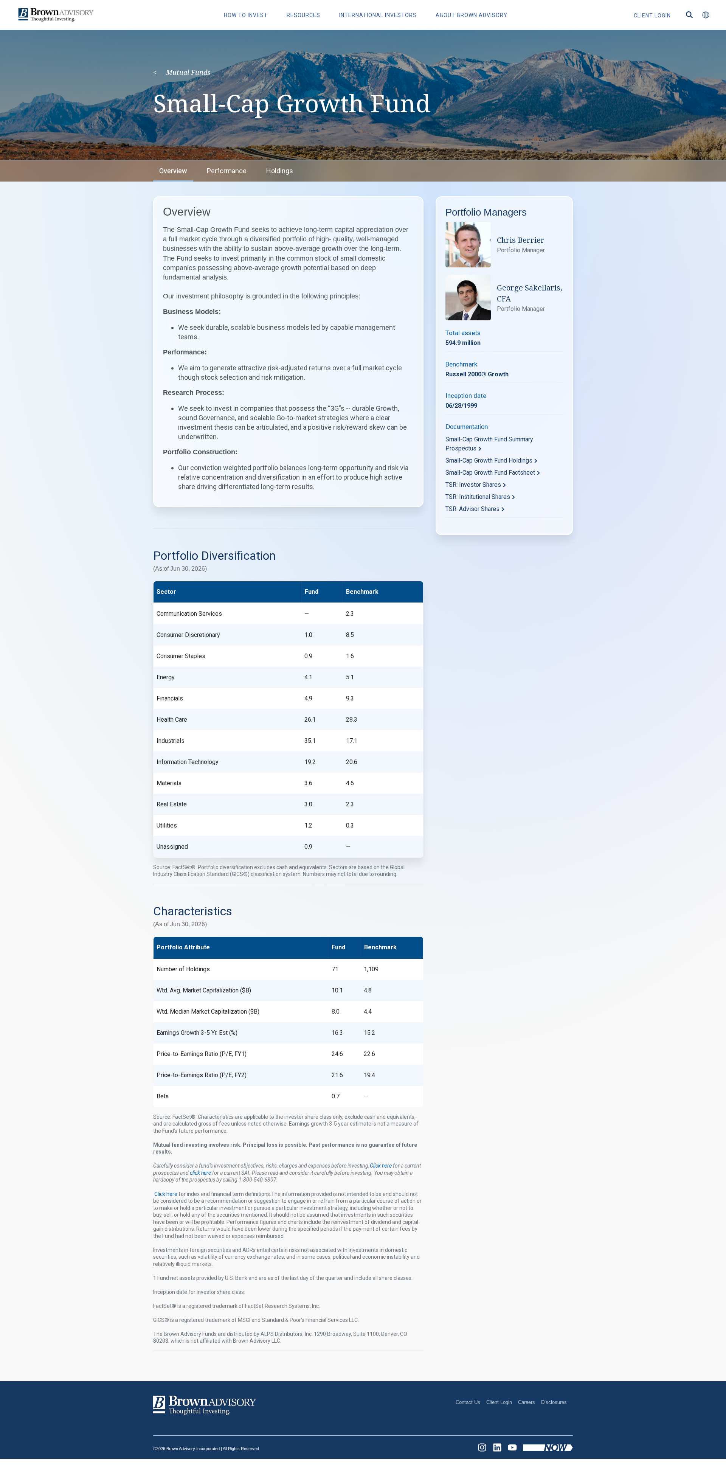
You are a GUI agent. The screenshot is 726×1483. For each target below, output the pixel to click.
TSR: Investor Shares (473, 484)
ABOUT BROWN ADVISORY (471, 15)
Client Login (499, 1402)
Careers (526, 1402)
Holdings (279, 171)
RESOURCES (303, 15)
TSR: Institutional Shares (477, 496)
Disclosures (554, 1402)
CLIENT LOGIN (652, 15)
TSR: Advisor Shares (472, 508)
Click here (166, 1194)
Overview (173, 171)
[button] (705, 15)
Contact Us (468, 1402)
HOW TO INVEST (246, 15)
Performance (227, 171)
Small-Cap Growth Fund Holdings (488, 460)
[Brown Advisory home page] (55, 15)
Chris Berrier (520, 240)
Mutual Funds (188, 72)
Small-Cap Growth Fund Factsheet (490, 472)
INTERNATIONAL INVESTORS (378, 15)
